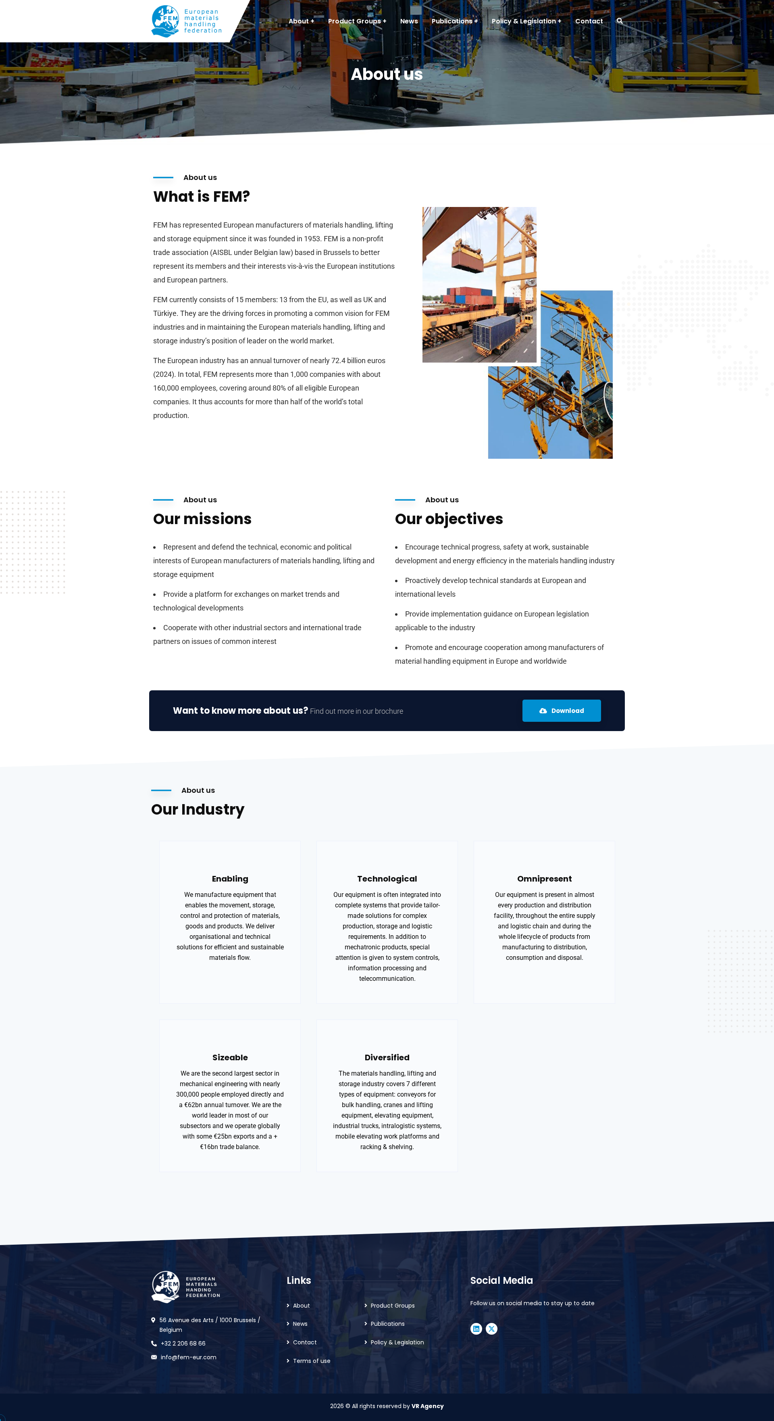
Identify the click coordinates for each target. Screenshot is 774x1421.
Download (567, 710)
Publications (388, 1324)
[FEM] (186, 21)
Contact (305, 1342)
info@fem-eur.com (188, 1357)
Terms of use (312, 1361)
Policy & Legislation (397, 1342)
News (300, 1324)
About (301, 1306)
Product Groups (393, 1306)
